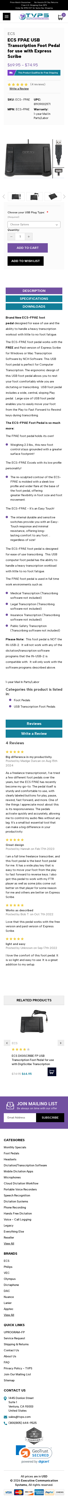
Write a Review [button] (19, 88)
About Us (10, 1356)
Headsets (10, 1159)
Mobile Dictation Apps (18, 1171)
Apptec (8, 1309)
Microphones (12, 1177)
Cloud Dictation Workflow (21, 1183)
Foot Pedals (22, 700)
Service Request (14, 1338)
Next (64, 197)
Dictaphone (11, 1285)
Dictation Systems (16, 1201)
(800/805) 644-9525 (22, 1423)
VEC (7, 1273)
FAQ (6, 1362)
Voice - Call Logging (17, 1219)
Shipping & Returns (16, 1344)
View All (9, 1243)
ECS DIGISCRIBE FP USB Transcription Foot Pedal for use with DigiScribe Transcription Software (33, 1062)
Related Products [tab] (34, 1000)
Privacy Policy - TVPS (18, 1368)
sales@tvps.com (19, 1417)
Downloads (34, 306)
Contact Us (11, 1350)
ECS (6, 1261)
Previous (4, 197)
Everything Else (14, 1231)
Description (34, 291)
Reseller (9, 1237)
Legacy (8, 1225)
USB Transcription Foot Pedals (34, 706)
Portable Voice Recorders (20, 1189)
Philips (8, 1267)
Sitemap (9, 1380)
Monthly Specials (15, 1147)
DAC (7, 1291)
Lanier (8, 1303)
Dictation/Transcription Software (25, 1165)
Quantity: (14, 230)
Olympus (10, 1279)
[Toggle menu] (6, 16)
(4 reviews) (37, 84)
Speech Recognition (17, 1195)
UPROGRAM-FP (14, 1332)
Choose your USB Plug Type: (27, 214)
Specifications (34, 299)
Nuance (9, 1297)
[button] (34, 1454)
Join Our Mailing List (17, 1374)
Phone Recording (15, 1207)
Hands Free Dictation (18, 1213)
